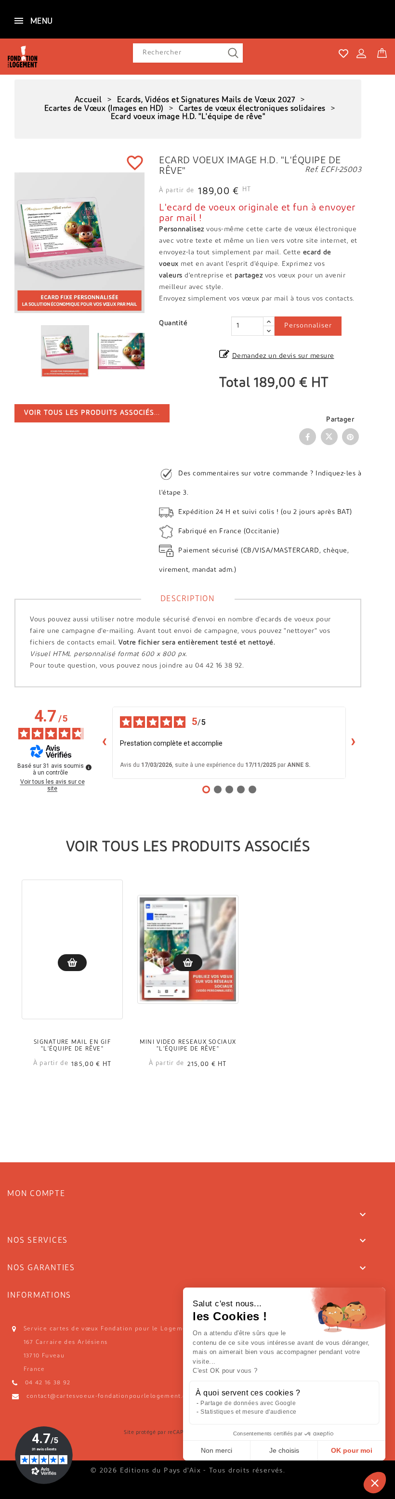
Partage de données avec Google (248, 1403)
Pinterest (350, 436)
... (92, 413)
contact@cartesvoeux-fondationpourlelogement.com (111, 1396)
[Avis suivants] (353, 743)
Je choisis (284, 1450)
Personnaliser (308, 325)
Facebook (307, 436)
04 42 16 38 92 (48, 1383)
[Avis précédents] (104, 743)
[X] (329, 436)
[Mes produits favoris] (343, 53)
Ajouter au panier (72, 962)
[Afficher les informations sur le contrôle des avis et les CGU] (88, 767)
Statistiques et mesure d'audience (248, 1411)
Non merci (216, 1450)
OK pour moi (351, 1450)
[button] (374, 1482)
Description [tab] (187, 599)
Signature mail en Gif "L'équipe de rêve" (72, 1045)
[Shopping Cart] (382, 51)
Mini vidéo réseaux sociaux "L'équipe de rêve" (188, 1045)
